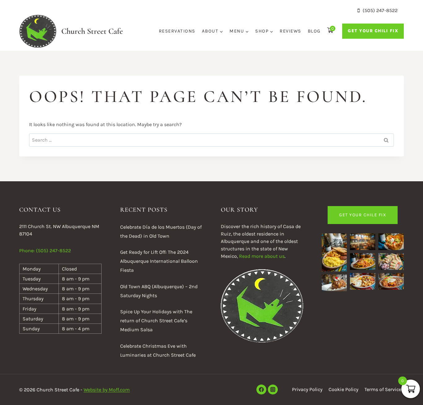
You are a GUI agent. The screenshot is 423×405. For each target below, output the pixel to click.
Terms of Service (382, 389)
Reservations (177, 31)
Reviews (290, 31)
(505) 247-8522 (53, 250)
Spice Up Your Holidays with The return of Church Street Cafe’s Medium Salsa (156, 320)
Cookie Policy (343, 389)
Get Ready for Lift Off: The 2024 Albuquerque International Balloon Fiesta (159, 261)
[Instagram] (273, 389)
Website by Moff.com (107, 390)
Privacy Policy (307, 389)
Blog (314, 31)
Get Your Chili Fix (373, 30)
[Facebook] (261, 389)
